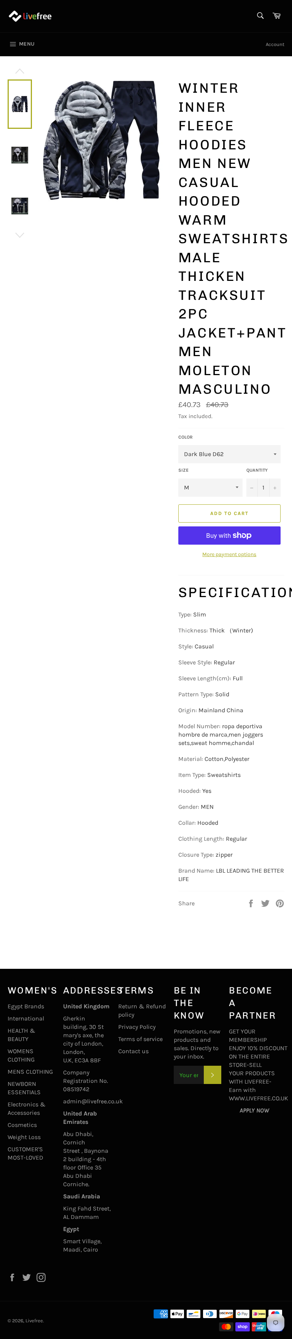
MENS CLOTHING (30, 1071)
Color (185, 437)
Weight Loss (24, 1137)
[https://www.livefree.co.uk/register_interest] (234, 1110)
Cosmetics (22, 1124)
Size (183, 470)
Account (275, 44)
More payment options (229, 554)
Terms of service (140, 1039)
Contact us (133, 1051)
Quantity (257, 470)
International (26, 1018)
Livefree (34, 1320)
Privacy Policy (137, 1026)
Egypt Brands (26, 1006)
